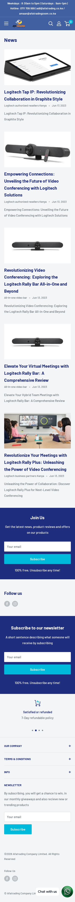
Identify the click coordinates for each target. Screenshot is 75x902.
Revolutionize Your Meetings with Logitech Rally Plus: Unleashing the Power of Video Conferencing (35, 462)
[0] (67, 23)
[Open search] (51, 23)
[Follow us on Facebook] (7, 604)
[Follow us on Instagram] (15, 604)
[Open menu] (6, 23)
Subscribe (37, 559)
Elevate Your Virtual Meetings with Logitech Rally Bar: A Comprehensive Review (36, 372)
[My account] (59, 23)
